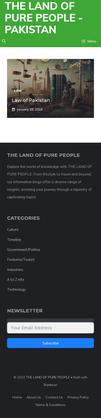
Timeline (14, 239)
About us (34, 397)
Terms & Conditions (50, 405)
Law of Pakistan (31, 100)
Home (17, 397)
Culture (13, 229)
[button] (4, 41)
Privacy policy (78, 397)
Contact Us (54, 397)
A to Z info (15, 279)
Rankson (50, 385)
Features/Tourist (21, 259)
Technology (16, 289)
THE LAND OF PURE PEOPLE (48, 377)
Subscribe (51, 343)
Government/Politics (23, 249)
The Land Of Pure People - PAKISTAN (44, 17)
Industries (15, 269)
